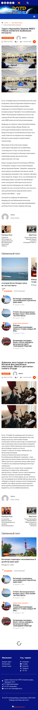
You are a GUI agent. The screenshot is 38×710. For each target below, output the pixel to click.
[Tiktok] (13, 3)
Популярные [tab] (19, 291)
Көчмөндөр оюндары (20, 338)
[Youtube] (5, 3)
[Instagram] (2, 3)
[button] (34, 16)
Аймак (15, 296)
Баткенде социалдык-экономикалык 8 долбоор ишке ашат (24, 300)
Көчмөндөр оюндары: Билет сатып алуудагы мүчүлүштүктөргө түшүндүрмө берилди (23, 343)
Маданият (6, 373)
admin (24, 38)
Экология (7, 278)
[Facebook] (8, 3)
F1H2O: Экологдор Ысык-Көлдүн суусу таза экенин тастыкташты (24, 314)
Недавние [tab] (8, 291)
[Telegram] (10, 3)
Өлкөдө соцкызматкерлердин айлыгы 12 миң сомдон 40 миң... (24, 328)
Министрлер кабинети (20, 323)
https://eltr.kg (15, 218)
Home (6, 23)
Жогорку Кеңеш (17, 23)
